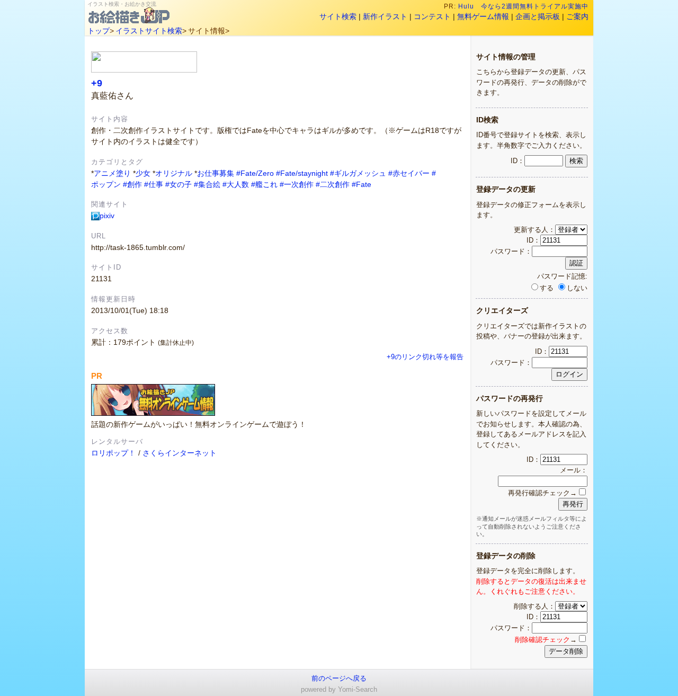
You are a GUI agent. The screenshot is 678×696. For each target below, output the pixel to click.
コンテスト (432, 16)
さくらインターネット (179, 453)
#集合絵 (207, 184)
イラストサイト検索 (148, 30)
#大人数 (235, 184)
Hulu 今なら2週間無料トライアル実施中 (523, 6)
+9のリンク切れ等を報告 (425, 357)
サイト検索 (337, 16)
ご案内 (577, 16)
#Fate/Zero (255, 173)
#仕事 (153, 184)
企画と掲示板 (537, 16)
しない (577, 288)
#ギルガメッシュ (358, 173)
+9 (96, 82)
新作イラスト (385, 16)
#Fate (361, 184)
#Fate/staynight (302, 173)
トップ (98, 30)
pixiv (107, 215)
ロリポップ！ (113, 453)
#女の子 (178, 184)
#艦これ (264, 184)
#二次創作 (333, 184)
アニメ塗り (112, 173)
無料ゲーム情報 (483, 16)
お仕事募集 (215, 173)
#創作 (132, 184)
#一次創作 (297, 184)
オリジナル (173, 173)
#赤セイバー (409, 173)
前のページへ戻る (339, 678)
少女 (143, 173)
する (547, 288)
